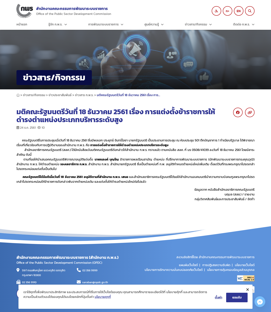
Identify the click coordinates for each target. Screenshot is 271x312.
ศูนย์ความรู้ (151, 24)
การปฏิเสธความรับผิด (216, 265)
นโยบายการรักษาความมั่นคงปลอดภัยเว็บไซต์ (174, 269)
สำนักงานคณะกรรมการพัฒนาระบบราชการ (72, 9)
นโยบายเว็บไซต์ (245, 265)
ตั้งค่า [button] (218, 297)
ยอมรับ (237, 297)
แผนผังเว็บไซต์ (188, 265)
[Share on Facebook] (238, 112)
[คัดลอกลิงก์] (250, 112)
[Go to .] (18, 95)
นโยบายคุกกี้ (103, 296)
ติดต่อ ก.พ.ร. (241, 24)
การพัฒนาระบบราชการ (103, 24)
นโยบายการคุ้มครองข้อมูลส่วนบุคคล (231, 269)
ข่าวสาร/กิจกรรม (196, 24)
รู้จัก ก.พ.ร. (55, 24)
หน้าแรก (21, 24)
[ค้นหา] (250, 11)
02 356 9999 (89, 270)
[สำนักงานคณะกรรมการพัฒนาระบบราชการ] (24, 11)
